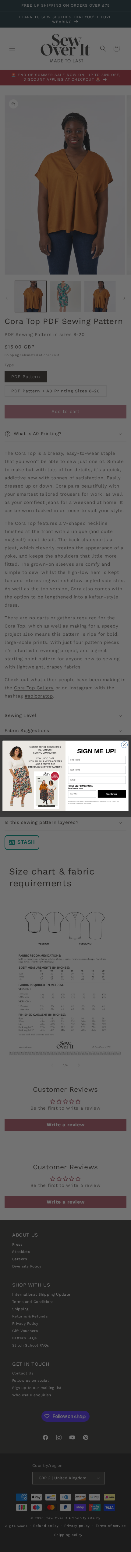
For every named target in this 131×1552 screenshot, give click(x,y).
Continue (111, 794)
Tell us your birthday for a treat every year (80, 787)
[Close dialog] (124, 745)
